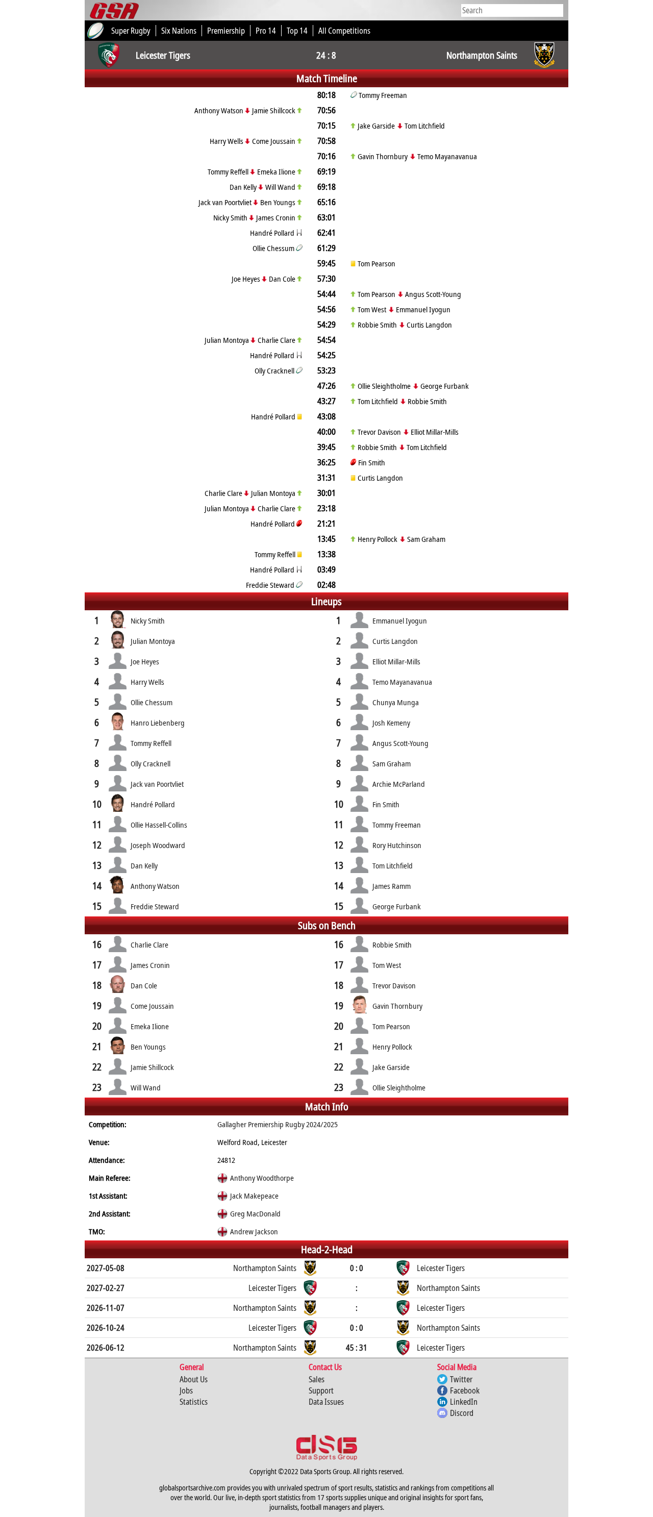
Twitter (461, 1379)
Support (321, 1390)
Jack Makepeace (254, 1195)
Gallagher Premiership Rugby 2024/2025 (277, 1124)
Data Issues (326, 1401)
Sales (316, 1379)
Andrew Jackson (254, 1231)
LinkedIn (464, 1401)
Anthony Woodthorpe (262, 1178)
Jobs (186, 1390)
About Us (194, 1379)
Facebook (465, 1390)
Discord (461, 1413)
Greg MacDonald (255, 1213)
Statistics (194, 1401)
